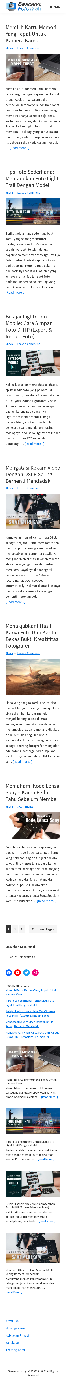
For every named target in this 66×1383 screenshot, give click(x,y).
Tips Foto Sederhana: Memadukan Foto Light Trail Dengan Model (32, 178)
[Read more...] (19, 147)
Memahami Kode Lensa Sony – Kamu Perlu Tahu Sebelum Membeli (32, 792)
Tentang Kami (15, 1350)
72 (34, 929)
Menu (57, 6)
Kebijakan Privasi (17, 1335)
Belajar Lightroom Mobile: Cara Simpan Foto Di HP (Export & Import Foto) (29, 326)
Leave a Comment (28, 48)
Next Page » (46, 930)
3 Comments (25, 806)
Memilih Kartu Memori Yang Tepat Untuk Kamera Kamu (31, 34)
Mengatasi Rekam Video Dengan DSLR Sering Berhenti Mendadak (33, 474)
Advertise (12, 1321)
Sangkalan (13, 1342)
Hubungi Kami (15, 1328)
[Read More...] (49, 1097)
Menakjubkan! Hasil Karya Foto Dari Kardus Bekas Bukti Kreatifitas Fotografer (32, 635)
